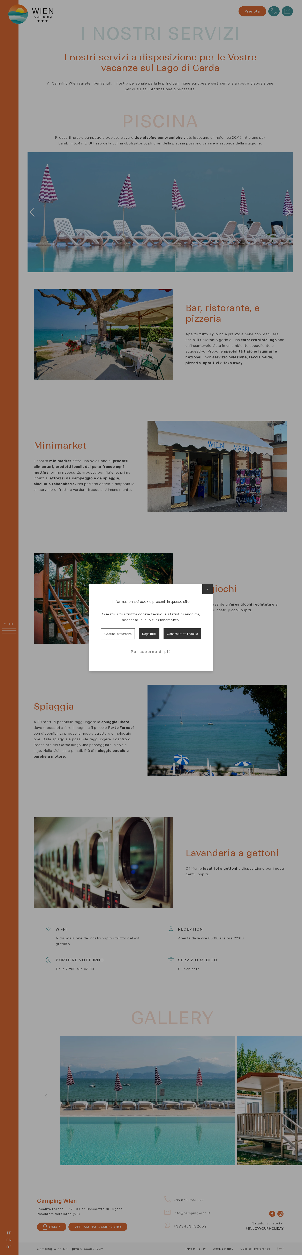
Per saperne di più (151, 651)
